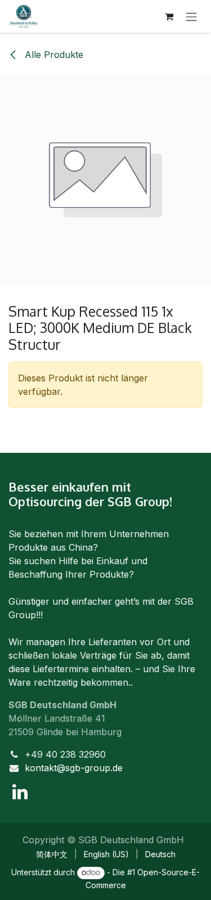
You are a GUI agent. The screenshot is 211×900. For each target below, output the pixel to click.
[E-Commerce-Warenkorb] (169, 16)
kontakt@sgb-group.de (74, 767)
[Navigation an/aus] (191, 16)
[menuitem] (52, 854)
